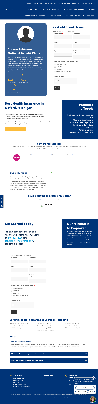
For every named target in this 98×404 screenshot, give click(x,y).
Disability (59, 69)
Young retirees (89, 15)
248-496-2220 (15, 238)
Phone (75, 42)
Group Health (33, 10)
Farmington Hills (88, 4)
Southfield (58, 15)
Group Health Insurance (63, 71)
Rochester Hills (30, 15)
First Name (58, 34)
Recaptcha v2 (59, 76)
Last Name (77, 34)
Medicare (59, 66)
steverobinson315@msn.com (19, 241)
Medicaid (55, 10)
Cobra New (76, 4)
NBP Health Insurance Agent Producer (75, 10)
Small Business (75, 15)
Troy (66, 15)
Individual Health (61, 64)
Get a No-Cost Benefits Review (15, 129)
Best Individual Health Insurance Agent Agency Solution (48, 4)
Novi (93, 10)
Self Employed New (46, 15)
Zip (55, 51)
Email (56, 42)
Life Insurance (45, 10)
